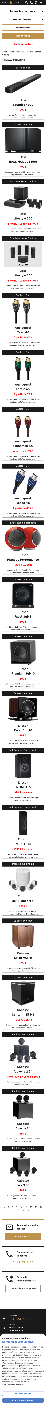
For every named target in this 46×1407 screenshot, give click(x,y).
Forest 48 (23, 389)
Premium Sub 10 (23, 674)
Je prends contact (23, 1236)
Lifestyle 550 (23, 219)
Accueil (19, 52)
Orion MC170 (23, 958)
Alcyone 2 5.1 (23, 1072)
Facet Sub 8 (23, 617)
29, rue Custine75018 (15, 1329)
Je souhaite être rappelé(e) (23, 1288)
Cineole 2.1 (23, 1129)
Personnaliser (24, 1393)
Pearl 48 (23, 332)
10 (21, 1207)
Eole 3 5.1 (23, 1185)
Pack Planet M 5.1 (23, 901)
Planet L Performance (23, 560)
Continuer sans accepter (12, 1384)
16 (24, 1210)
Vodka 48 (23, 503)
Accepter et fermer (24, 1400)
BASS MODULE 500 (23, 162)
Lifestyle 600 (23, 276)
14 (41, 1207)
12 (31, 1207)
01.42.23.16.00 (23, 1263)
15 (19, 1210)
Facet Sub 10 (23, 730)
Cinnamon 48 (23, 446)
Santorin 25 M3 (23, 1015)
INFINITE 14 (23, 844)
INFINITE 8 (23, 787)
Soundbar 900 (23, 105)
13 (36, 1207)
